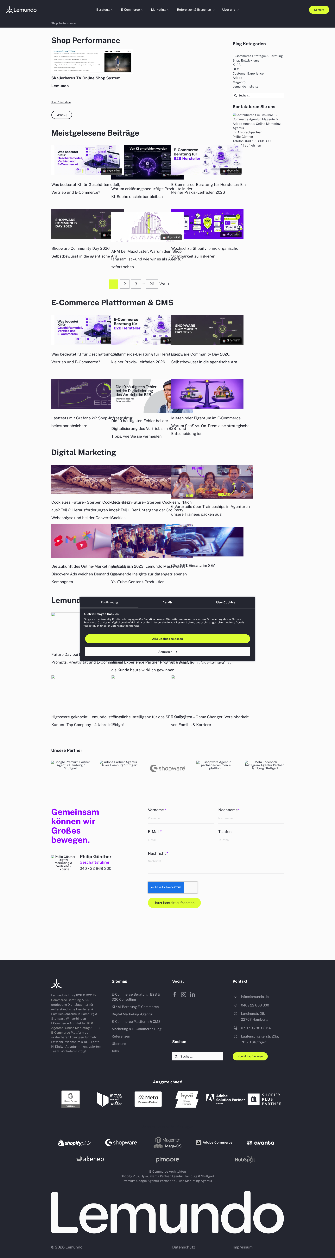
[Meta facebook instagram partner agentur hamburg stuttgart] (264, 762)
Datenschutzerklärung (125, 625)
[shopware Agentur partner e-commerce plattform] (167, 762)
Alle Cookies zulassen (167, 638)
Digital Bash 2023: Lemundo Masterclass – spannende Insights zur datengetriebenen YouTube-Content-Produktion (149, 574)
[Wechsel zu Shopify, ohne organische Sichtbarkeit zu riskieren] (207, 238)
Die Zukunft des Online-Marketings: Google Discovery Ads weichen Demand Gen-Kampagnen (90, 574)
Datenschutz (183, 1247)
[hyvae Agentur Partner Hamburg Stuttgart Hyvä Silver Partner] (187, 1092)
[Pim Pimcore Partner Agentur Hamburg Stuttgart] (167, 1158)
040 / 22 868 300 (95, 868)
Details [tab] (167, 602)
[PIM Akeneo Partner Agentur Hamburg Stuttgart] (89, 1155)
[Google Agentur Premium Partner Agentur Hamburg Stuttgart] (70, 762)
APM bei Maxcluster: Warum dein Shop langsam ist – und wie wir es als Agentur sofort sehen (147, 259)
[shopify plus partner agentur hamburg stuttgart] (264, 1092)
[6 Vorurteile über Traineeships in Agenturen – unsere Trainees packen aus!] (212, 482)
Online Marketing (77, 1028)
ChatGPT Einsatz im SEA (193, 565)
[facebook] (174, 994)
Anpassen (165, 651)
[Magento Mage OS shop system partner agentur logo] (167, 1137)
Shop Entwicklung (61, 102)
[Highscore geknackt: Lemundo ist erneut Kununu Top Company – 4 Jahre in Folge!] (92, 692)
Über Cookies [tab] (225, 602)
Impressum (243, 1247)
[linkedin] (192, 994)
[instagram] (183, 994)
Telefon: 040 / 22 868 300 (252, 141)
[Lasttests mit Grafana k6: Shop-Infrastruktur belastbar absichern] (87, 408)
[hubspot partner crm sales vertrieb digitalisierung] (216, 762)
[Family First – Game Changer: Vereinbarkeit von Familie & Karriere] (212, 692)
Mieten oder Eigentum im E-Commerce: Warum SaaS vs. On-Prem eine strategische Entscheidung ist (210, 426)
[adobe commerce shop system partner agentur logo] (214, 1137)
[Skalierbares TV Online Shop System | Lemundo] (92, 61)
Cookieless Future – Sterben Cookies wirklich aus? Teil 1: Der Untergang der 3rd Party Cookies (151, 510)
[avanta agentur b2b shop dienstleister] (260, 1142)
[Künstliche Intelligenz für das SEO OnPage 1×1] (152, 692)
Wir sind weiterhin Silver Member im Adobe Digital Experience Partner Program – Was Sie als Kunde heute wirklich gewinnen (152, 662)
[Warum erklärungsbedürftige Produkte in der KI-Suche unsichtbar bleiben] (147, 178)
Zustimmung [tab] (109, 602)
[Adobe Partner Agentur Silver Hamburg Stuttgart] (119, 762)
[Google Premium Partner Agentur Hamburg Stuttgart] (70, 1091)
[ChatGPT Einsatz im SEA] (207, 555)
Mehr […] (61, 114)
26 (151, 284)
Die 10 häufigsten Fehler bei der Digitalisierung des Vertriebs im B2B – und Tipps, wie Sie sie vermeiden (148, 428)
